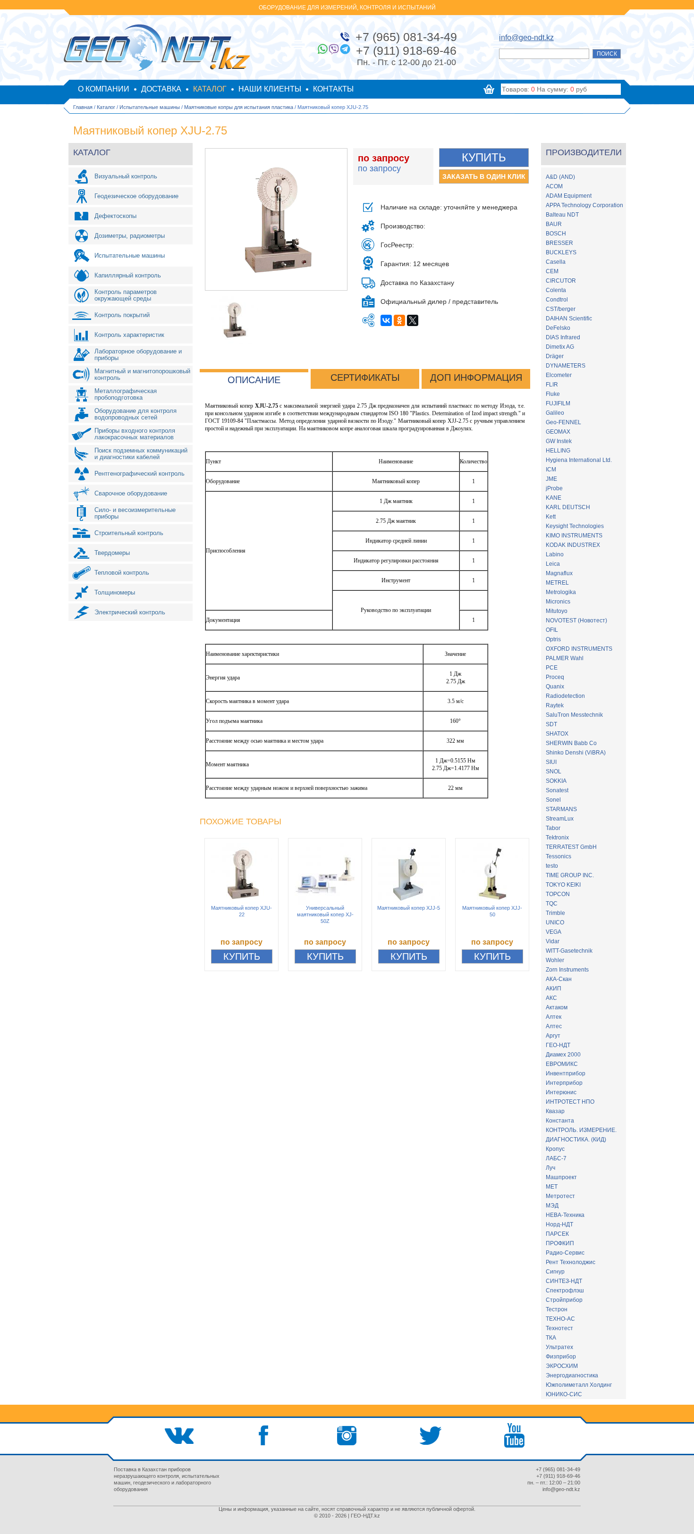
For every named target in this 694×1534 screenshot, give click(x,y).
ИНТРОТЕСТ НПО (570, 1101)
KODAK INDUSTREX (573, 545)
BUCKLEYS (561, 252)
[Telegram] (345, 49)
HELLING (558, 450)
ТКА (551, 1337)
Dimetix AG (560, 347)
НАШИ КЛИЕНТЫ (269, 89)
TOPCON (558, 894)
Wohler (555, 960)
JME (551, 479)
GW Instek (559, 441)
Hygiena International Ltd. (579, 460)
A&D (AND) (560, 177)
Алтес (554, 1026)
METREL (557, 582)
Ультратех (559, 1347)
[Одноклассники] (399, 320)
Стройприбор (564, 1300)
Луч (550, 1168)
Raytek (555, 705)
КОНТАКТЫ (333, 89)
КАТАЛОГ (210, 89)
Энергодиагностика (572, 1375)
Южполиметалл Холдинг (579, 1385)
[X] (412, 320)
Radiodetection (565, 696)
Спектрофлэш (565, 1290)
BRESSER (559, 243)
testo (552, 866)
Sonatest (557, 790)
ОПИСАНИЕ (254, 380)
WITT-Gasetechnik (569, 950)
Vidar (552, 941)
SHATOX (557, 733)
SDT (551, 724)
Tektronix (557, 837)
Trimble (555, 913)
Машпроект (561, 1177)
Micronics (558, 601)
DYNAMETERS (565, 365)
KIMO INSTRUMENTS (574, 535)
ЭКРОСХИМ (562, 1366)
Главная (83, 107)
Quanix (555, 686)
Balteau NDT (562, 214)
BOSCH (556, 233)
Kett (551, 516)
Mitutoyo (556, 611)
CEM (552, 271)
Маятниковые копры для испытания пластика (238, 107)
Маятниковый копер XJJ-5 (408, 908)
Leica (553, 564)
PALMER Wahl (565, 658)
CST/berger (561, 309)
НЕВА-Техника (565, 1215)
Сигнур (555, 1271)
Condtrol (557, 299)
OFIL (552, 630)
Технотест (559, 1328)
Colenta (556, 290)
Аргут (553, 1035)
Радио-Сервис (565, 1252)
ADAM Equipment (569, 196)
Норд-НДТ (559, 1224)
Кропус (555, 1149)
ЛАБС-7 (556, 1158)
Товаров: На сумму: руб (544, 89)
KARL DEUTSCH (568, 507)
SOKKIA (556, 781)
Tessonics (558, 856)
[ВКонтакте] (386, 320)
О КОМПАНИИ (103, 89)
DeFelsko (558, 328)
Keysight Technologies (575, 526)
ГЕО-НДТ (558, 1045)
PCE (552, 667)
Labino (555, 554)
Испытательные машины (149, 107)
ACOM (554, 186)
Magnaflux (559, 573)
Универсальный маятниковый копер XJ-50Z (325, 914)
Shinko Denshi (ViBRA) (576, 752)
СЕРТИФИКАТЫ (365, 377)
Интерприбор (564, 1083)
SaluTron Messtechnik (574, 715)
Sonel (553, 799)
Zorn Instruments (567, 969)
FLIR (552, 384)
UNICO (555, 922)
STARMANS (561, 809)
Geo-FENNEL (563, 422)
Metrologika (561, 592)
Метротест (560, 1196)
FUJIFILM (558, 403)
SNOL (553, 771)
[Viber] (333, 49)
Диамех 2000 (563, 1054)
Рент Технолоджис (570, 1262)
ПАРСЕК (557, 1234)
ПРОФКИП (560, 1243)
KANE (553, 498)
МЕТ (552, 1186)
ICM (551, 469)
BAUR (554, 224)
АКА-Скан (559, 979)
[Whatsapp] (322, 49)
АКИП (553, 988)
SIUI (551, 762)
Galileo (555, 413)
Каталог (106, 107)
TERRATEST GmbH (571, 847)
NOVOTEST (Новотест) (576, 620)
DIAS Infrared (563, 337)
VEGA (553, 932)
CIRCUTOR (561, 280)
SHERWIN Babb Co (571, 743)
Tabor (553, 828)
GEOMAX (558, 431)
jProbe (554, 488)
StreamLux (560, 818)
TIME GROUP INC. (570, 875)
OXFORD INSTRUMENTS (579, 648)
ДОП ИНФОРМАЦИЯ (476, 377)
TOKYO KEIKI (563, 884)
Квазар (555, 1111)
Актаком (556, 1007)
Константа (560, 1120)
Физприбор (561, 1356)
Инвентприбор (565, 1073)
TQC (552, 903)
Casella (556, 262)
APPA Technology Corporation (584, 205)
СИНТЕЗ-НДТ (564, 1281)
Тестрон (556, 1309)
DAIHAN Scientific (569, 318)
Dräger (555, 356)
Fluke (553, 394)
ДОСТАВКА (161, 89)
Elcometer (559, 375)
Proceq (555, 677)
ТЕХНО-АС (560, 1319)
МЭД (552, 1205)
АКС (551, 998)
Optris (553, 639)
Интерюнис (561, 1092)
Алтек (553, 1017)
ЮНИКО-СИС (564, 1394)
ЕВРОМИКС (562, 1064)
